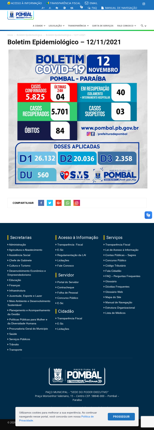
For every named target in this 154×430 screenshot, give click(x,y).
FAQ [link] (94, 8)
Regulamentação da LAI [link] (71, 255)
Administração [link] (17, 244)
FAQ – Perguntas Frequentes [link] (122, 276)
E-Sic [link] (60, 249)
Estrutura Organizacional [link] (120, 307)
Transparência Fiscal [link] (65, 3)
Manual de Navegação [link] (120, 8)
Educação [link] (14, 280)
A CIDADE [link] (38, 25)
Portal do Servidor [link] (68, 282)
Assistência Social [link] (19, 255)
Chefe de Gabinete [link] (20, 260)
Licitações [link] (63, 260)
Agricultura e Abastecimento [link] (25, 249)
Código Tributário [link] (115, 265)
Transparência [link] (77, 25)
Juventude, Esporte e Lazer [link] (25, 295)
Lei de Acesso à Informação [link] (121, 249)
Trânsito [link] (13, 344)
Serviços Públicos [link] (19, 339)
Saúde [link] (12, 333)
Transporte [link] (15, 349)
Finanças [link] (14, 285)
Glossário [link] (111, 281)
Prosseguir (121, 416)
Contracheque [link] (65, 287)
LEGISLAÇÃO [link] (55, 25)
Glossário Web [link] (114, 291)
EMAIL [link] (93, 3)
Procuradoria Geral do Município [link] (28, 328)
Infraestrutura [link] (16, 290)
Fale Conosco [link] (125, 25)
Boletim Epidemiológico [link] (29, 35)
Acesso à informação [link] (26, 3)
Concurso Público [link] (67, 297)
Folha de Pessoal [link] (67, 292)
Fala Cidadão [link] (113, 270)
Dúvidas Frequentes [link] (117, 286)
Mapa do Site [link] (113, 297)
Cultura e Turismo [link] (19, 265)
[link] (143, 3)
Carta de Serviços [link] (102, 25)
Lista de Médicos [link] (115, 312)
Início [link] (10, 35)
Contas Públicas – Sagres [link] (120, 255)
